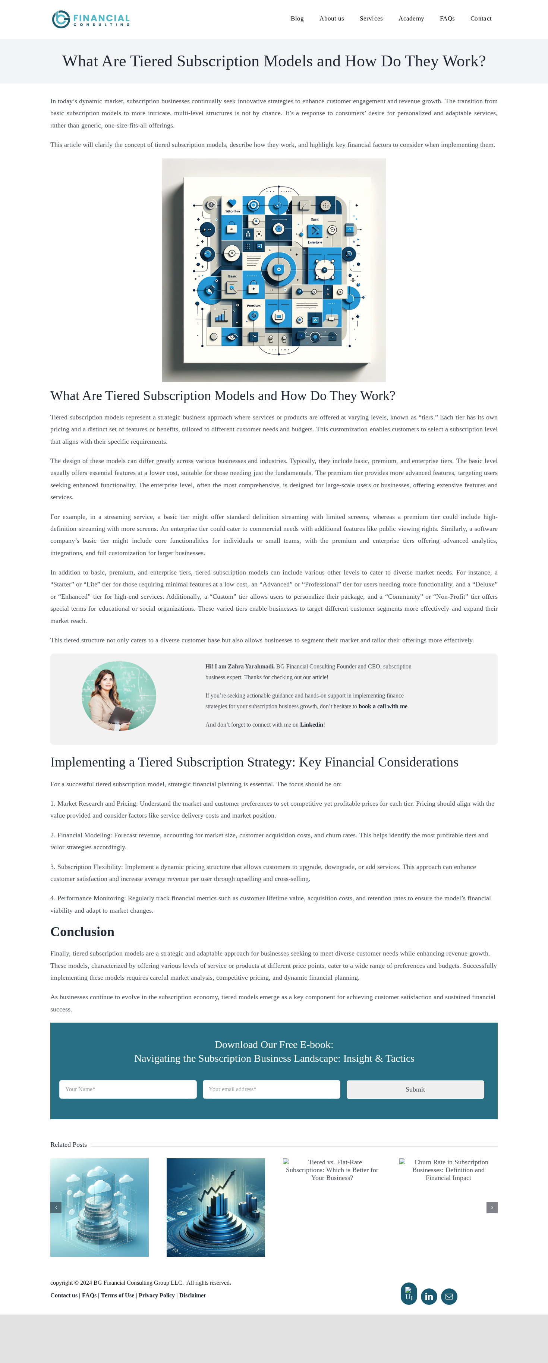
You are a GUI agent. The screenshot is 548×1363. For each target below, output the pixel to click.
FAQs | (91, 1295)
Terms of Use (117, 1295)
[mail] (449, 1296)
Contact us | (65, 1295)
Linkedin (311, 724)
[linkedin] (429, 1296)
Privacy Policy (157, 1295)
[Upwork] (409, 1293)
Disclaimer (192, 1295)
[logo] (90, 12)
